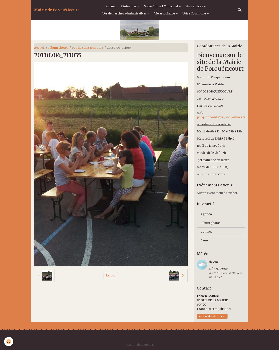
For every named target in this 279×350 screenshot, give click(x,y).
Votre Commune (194, 13)
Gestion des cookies (139, 345)
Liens (204, 240)
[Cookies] (8, 341)
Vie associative (164, 13)
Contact (206, 231)
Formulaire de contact (212, 316)
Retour (111, 275)
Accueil (111, 6)
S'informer (129, 6)
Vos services (194, 6)
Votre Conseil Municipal (161, 6)
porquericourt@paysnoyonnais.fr (221, 117)
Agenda (206, 214)
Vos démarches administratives (125, 13)
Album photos (58, 48)
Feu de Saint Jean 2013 (87, 48)
